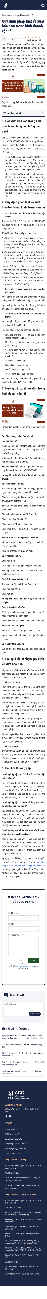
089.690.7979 (15, 1153)
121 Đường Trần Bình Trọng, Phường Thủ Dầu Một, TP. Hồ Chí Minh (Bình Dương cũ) (23, 1213)
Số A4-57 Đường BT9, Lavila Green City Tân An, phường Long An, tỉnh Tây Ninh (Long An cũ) (22, 1242)
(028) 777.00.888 (20, 1144)
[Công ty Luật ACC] (6, 5)
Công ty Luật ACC (16, 38)
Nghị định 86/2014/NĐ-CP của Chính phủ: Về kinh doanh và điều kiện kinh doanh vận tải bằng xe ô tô (22, 1036)
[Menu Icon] (36, 5)
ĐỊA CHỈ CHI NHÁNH (12, 1173)
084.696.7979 (16, 1134)
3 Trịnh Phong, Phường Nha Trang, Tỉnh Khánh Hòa (23, 1274)
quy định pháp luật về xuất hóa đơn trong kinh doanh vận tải (23, 866)
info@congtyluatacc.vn (17, 1148)
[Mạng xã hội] (6, 1117)
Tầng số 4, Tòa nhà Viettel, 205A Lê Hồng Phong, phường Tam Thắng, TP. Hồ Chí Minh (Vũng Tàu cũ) (23, 1249)
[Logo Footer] (17, 1095)
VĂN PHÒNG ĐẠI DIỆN (13, 1208)
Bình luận (34, 1014)
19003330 (14, 1129)
